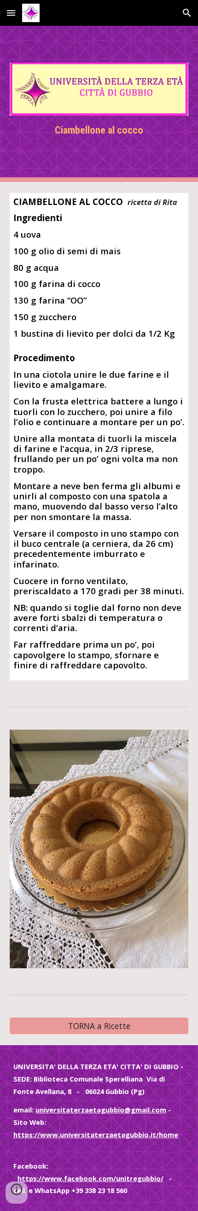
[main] (99, 130)
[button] (11, 12)
